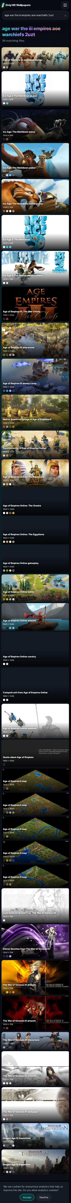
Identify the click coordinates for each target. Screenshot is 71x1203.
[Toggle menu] (65, 5)
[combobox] (33, 15)
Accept (27, 1197)
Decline (43, 1197)
